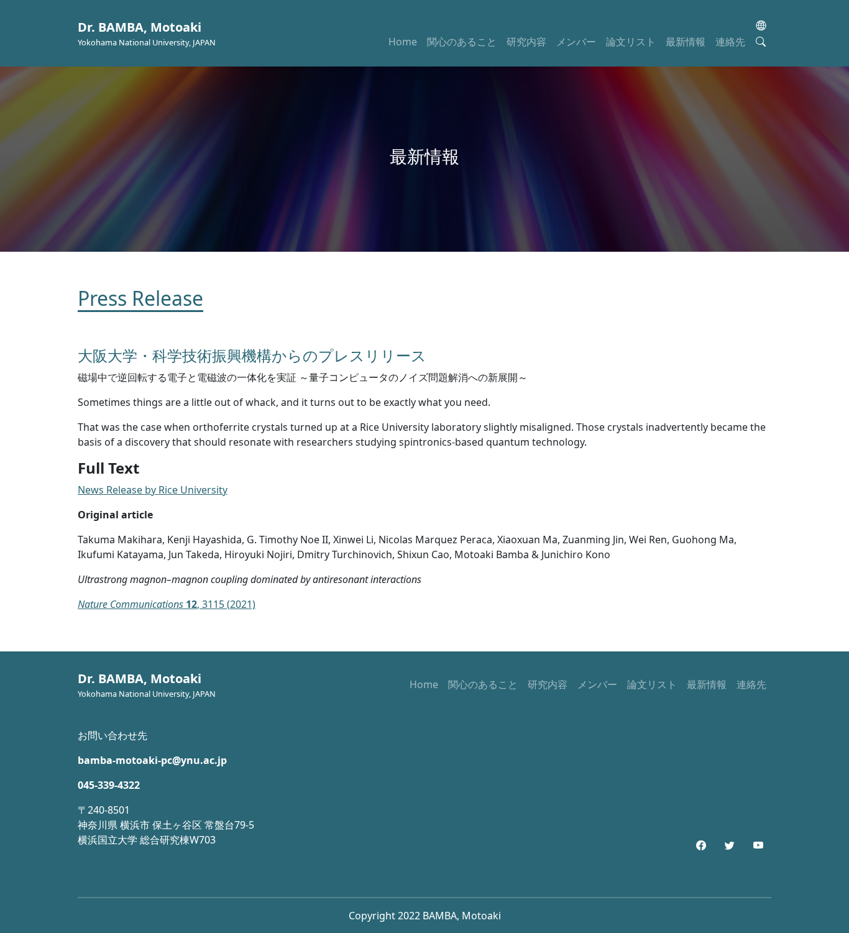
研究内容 (526, 41)
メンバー (576, 41)
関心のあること (462, 41)
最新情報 (685, 41)
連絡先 (730, 41)
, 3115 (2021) (166, 604)
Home (402, 41)
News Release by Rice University (152, 490)
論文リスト (631, 41)
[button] (760, 25)
